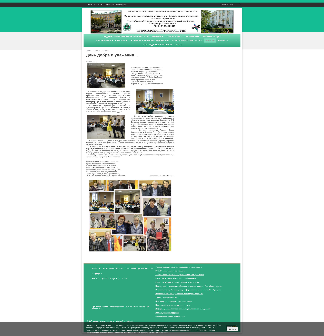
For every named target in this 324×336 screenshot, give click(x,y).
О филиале (157, 37)
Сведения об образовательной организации (126, 37)
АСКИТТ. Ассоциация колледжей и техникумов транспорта (179, 275)
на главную (88, 4)
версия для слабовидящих (116, 4)
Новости (210, 41)
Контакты (223, 41)
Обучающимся (174, 37)
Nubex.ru (130, 321)
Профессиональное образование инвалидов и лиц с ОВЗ (179, 294)
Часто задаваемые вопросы (157, 45)
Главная (88, 50)
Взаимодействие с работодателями (150, 41)
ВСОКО (179, 45)
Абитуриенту (192, 37)
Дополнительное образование (111, 41)
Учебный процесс (212, 37)
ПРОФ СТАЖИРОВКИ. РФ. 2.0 (168, 297)
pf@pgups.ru (97, 273)
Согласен (232, 329)
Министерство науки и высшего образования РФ (175, 278)
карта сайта (98, 4)
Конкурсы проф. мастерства (187, 41)
